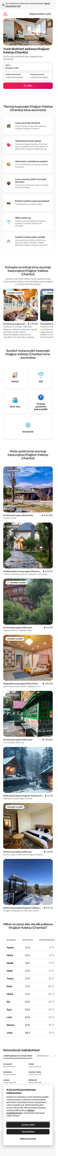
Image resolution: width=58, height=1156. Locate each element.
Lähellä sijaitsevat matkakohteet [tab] (17, 1056)
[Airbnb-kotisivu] (5, 14)
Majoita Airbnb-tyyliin (40, 14)
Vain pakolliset (28, 1132)
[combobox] (28, 68)
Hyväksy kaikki (28, 1125)
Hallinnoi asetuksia (28, 1138)
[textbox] (15, 77)
